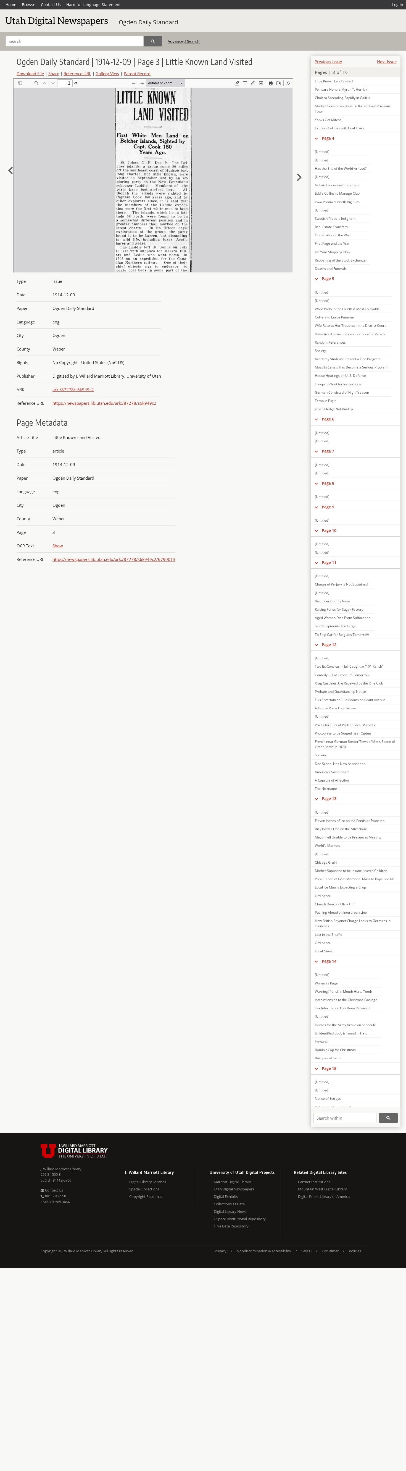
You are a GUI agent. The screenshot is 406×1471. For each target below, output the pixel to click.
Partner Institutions (314, 1181)
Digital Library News (230, 1211)
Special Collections (144, 1189)
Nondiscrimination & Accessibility (264, 1250)
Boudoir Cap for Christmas (335, 1049)
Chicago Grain (326, 862)
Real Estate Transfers (331, 226)
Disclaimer (330, 1250)
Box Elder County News (332, 601)
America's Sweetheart (332, 772)
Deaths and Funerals (331, 268)
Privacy (220, 1250)
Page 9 (328, 507)
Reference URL (77, 73)
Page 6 (328, 419)
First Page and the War (332, 243)
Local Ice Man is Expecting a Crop (340, 887)
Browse (28, 4)
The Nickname (326, 788)
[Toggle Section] (316, 138)
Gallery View (107, 73)
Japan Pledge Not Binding (334, 409)
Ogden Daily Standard (148, 22)
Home (11, 4)
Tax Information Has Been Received (342, 1008)
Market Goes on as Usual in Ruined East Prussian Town (352, 109)
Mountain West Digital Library (322, 1189)
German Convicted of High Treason (342, 392)
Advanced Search (184, 41)
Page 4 (328, 138)
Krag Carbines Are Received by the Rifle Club (349, 683)
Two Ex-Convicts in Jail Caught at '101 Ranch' (349, 666)
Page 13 (329, 798)
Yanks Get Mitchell (329, 119)
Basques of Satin (328, 1058)
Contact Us (51, 4)
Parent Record (137, 73)
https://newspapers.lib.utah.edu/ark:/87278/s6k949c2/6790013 (113, 559)
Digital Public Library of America (324, 1196)
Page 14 (329, 961)
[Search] (153, 41)
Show (57, 545)
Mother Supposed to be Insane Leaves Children (351, 870)
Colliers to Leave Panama (334, 317)
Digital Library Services (147, 1181)
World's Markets (327, 845)
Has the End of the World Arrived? (341, 168)
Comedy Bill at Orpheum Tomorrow (342, 675)
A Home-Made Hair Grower (336, 708)
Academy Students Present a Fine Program (348, 359)
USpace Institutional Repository (240, 1218)
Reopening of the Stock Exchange (340, 260)
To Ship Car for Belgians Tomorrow (342, 634)
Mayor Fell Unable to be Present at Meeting (348, 837)
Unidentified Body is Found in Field (341, 1033)
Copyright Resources (146, 1196)
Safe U (306, 1250)
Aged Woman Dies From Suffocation (342, 617)
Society (320, 350)
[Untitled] (322, 151)
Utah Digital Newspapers (234, 1189)
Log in (397, 4)
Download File (30, 73)
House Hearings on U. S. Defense (340, 375)
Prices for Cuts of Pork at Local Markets (345, 725)
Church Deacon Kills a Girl (335, 904)
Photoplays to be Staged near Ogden (343, 733)
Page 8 (328, 483)
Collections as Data (229, 1203)
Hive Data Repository (231, 1226)
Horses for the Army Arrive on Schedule (345, 1025)
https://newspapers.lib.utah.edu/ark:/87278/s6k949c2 (104, 403)
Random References (330, 342)
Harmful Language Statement (93, 4)
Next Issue (387, 61)
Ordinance (323, 895)
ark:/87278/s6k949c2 (73, 389)
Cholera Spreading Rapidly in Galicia (342, 97)
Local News (323, 951)
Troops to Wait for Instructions (338, 384)
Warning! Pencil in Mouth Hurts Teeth (343, 991)
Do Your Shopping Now (332, 252)
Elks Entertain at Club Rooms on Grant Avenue (350, 699)
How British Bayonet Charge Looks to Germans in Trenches (353, 923)
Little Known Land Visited (334, 81)
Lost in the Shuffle (328, 934)
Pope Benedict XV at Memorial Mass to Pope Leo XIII (354, 879)
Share (53, 73)
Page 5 (328, 278)
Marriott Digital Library (232, 1181)
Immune (321, 1041)
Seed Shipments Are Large (335, 626)
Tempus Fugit (325, 400)
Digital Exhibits (226, 1196)
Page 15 (329, 1068)
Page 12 (329, 644)
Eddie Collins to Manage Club (337, 193)
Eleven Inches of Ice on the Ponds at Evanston (349, 820)
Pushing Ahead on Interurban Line (341, 912)
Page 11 (329, 562)
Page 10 (329, 530)
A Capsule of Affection (332, 780)
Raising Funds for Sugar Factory (339, 609)
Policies (355, 1250)
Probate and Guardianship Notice (340, 691)
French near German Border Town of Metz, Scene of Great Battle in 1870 (355, 744)
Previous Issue (328, 61)
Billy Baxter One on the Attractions (341, 829)
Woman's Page (326, 983)
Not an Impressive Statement (337, 185)
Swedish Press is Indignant (335, 218)
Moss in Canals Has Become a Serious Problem (351, 367)
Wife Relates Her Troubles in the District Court (350, 325)
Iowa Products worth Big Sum (337, 202)
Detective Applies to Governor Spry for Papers (350, 334)
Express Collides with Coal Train (339, 128)
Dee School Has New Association (340, 763)
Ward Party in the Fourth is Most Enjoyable (347, 309)
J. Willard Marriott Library (61, 1168)
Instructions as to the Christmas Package (346, 999)
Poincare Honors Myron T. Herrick (341, 89)
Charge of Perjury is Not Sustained (341, 584)
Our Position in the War (332, 235)
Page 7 (328, 451)
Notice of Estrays (328, 1098)
